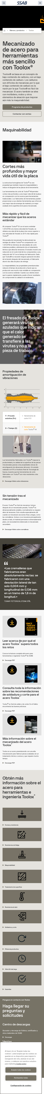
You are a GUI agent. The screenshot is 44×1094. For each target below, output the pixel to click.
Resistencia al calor (11, 907)
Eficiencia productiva (12, 949)
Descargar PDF (10, 660)
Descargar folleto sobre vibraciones (16, 481)
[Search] (4, 3)
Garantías (8, 989)
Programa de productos (22, 107)
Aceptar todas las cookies (21, 1070)
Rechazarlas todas (21, 1078)
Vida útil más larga (11, 969)
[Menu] (40, 3)
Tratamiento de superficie (13, 887)
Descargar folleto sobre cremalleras (17, 529)
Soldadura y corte (10, 927)
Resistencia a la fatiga (12, 845)
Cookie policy (21, 1064)
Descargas (8, 1037)
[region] (21, 1068)
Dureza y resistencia (11, 825)
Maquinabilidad (10, 865)
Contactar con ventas (22, 114)
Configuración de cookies (20, 1086)
